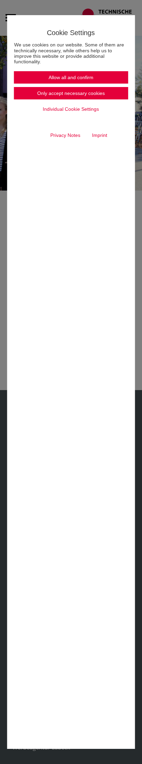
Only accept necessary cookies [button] (71, 93)
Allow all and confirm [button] (71, 77)
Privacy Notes (65, 135)
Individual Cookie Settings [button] (71, 109)
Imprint (99, 135)
